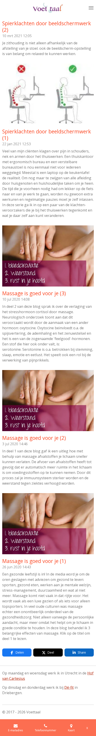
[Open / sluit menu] (91, 8)
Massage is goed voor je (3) (34, 293)
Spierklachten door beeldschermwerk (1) (46, 134)
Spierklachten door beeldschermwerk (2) (46, 26)
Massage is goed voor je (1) (34, 561)
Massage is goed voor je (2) (34, 437)
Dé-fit (69, 687)
